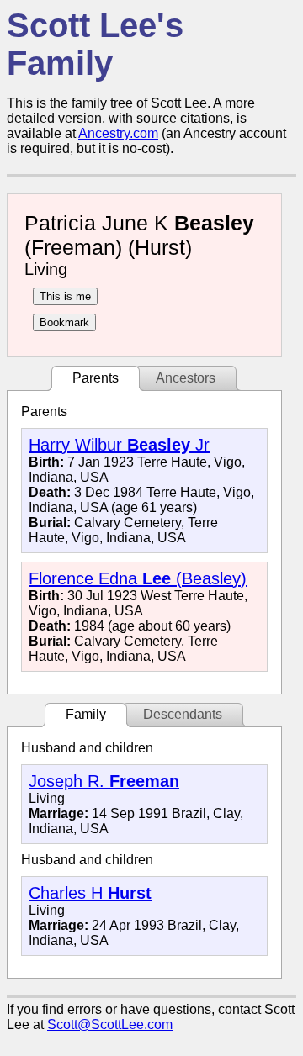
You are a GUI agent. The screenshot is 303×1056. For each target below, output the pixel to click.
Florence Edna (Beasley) (138, 578)
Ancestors (185, 378)
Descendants (182, 714)
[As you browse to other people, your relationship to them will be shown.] (65, 296)
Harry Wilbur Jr (119, 445)
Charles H (90, 893)
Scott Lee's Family (95, 44)
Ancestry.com (118, 133)
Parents (95, 378)
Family (86, 714)
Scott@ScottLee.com (110, 1024)
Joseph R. (104, 781)
